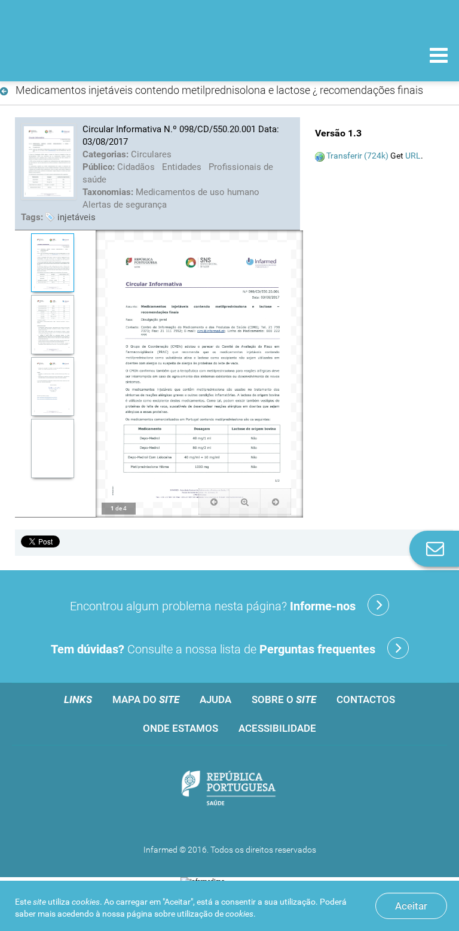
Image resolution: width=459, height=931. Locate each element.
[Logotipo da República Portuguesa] (229, 788)
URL (413, 155)
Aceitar (411, 906)
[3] (52, 386)
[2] (52, 324)
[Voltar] (6, 92)
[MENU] (439, 57)
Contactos (365, 699)
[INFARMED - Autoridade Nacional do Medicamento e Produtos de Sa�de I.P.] (91, 55)
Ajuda (215, 699)
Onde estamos (180, 728)
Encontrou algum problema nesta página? (213, 606)
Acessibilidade (277, 728)
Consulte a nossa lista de (213, 649)
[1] (52, 263)
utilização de (215, 913)
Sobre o (284, 699)
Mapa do (145, 699)
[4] (52, 448)
